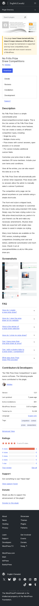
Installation (8, 90)
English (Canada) (14, 574)
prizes (23, 425)
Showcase (25, 516)
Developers (6, 542)
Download (7, 70)
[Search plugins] (25, 17)
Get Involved (26, 535)
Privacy (5, 528)
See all (34, 468)
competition (25, 421)
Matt (4, 557)
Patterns (24, 528)
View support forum (10, 484)
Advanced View (8, 431)
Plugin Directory (8, 10)
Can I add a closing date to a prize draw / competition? (13, 351)
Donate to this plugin (10, 503)
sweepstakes (31, 425)
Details (7, 79)
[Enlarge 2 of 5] (16, 295)
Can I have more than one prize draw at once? (12, 342)
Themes (24, 520)
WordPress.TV (8, 546)
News (4, 520)
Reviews (7, 84)
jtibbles (8, 65)
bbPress (5, 561)
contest (33, 421)
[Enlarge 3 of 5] (34, 265)
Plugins (23, 524)
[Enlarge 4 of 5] (34, 274)
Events (23, 538)
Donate (24, 542)
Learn (4, 535)
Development (9, 95)
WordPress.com (8, 553)
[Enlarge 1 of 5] (16, 265)
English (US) (32, 416)
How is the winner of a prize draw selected (10, 328)
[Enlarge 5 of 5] (34, 295)
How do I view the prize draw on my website (11, 319)
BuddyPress (7, 564)
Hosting (5, 524)
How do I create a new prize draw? (9, 311)
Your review (6, 468)
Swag (24, 546)
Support (7, 101)
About (4, 516)
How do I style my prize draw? (14, 335)
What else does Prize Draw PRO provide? (10, 359)
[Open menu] (35, 3)
